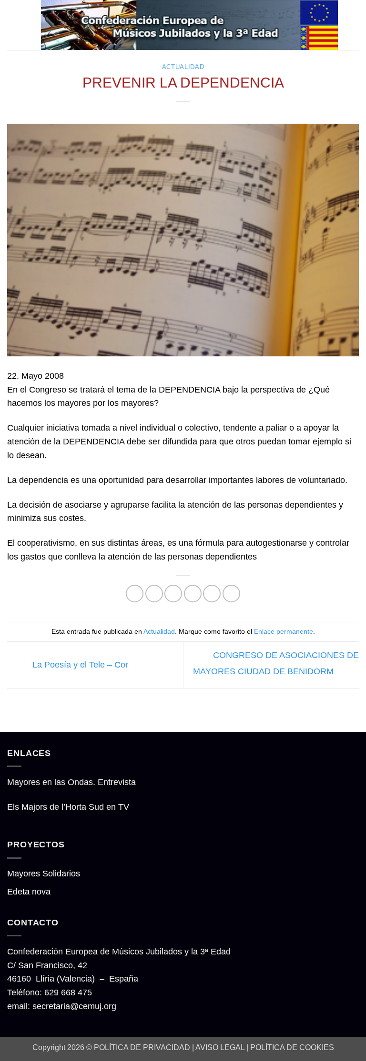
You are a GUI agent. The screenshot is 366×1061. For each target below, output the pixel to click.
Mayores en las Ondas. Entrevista (71, 782)
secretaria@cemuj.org (74, 1006)
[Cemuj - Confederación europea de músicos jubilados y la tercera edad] (189, 25)
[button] (13, 25)
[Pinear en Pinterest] (212, 593)
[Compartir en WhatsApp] (134, 593)
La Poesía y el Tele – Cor (79, 664)
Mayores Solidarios (43, 873)
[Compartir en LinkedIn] (231, 593)
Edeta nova (29, 891)
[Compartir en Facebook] (154, 593)
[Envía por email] (193, 593)
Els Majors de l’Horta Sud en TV (68, 807)
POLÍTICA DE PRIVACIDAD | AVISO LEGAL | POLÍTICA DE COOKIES (214, 1047)
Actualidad (183, 67)
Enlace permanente (283, 631)
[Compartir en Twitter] (173, 593)
